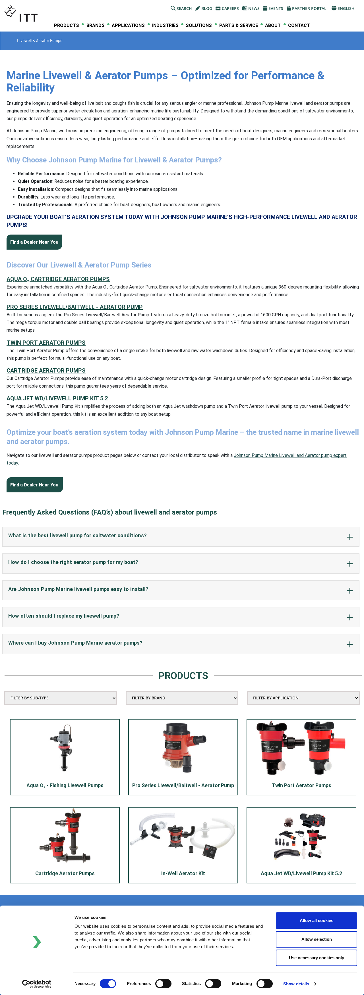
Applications (128, 25)
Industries (165, 25)
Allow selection (316, 939)
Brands (95, 25)
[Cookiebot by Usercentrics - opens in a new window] (37, 984)
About (273, 25)
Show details (296, 983)
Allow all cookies (316, 920)
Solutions (199, 25)
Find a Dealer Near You (34, 242)
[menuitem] (66, 25)
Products (66, 25)
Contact (299, 25)
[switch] (163, 983)
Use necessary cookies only (316, 957)
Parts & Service (238, 25)
